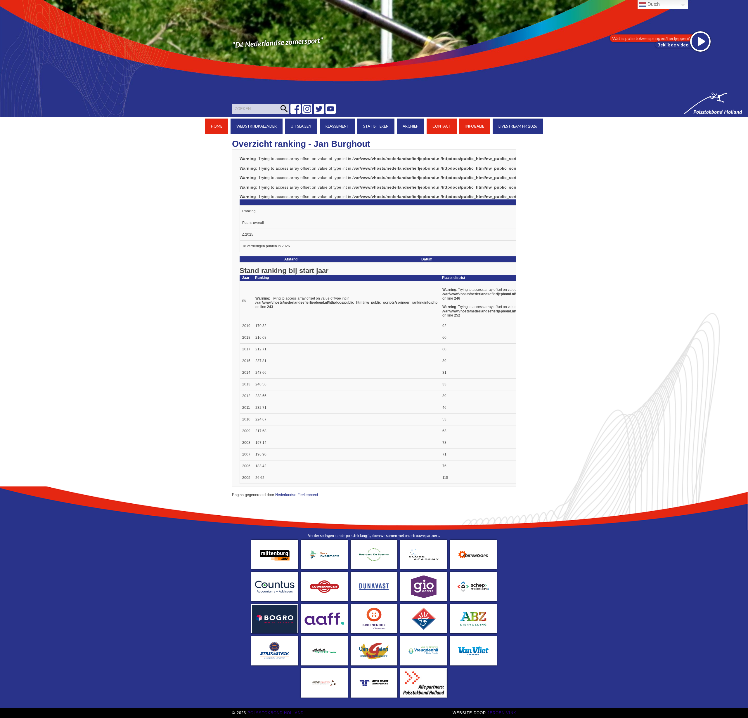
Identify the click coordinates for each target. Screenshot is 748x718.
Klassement (337, 126)
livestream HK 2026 (517, 126)
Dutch (653, 4)
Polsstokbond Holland (275, 713)
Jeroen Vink (501, 713)
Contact (441, 126)
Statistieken (376, 126)
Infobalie (474, 126)
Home (216, 126)
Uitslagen (301, 126)
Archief (410, 126)
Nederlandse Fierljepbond (296, 495)
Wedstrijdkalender (256, 126)
